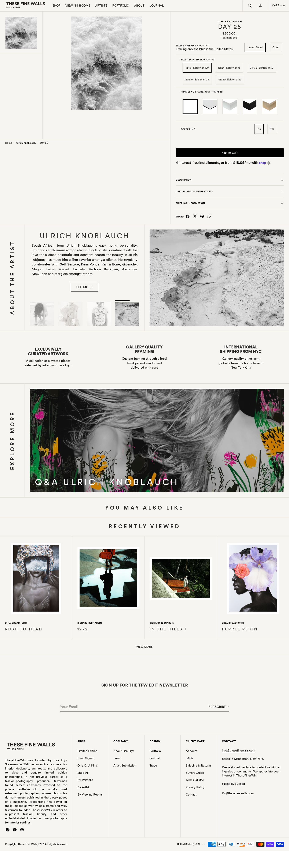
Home (8, 142)
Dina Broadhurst (16, 623)
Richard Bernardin (89, 623)
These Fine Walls (27, 844)
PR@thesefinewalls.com (238, 793)
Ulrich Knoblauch (26, 142)
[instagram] (7, 829)
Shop (56, 5)
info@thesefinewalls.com (238, 750)
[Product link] (36, 579)
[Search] (249, 5)
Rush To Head (24, 629)
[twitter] (195, 217)
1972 (82, 629)
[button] (261, 5)
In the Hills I (168, 629)
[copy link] (209, 217)
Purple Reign (240, 629)
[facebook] (188, 217)
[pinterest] (202, 217)
